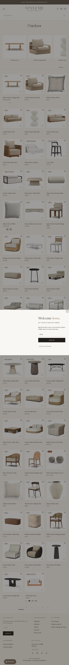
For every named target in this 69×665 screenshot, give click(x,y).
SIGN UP (52, 340)
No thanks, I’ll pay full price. (45, 346)
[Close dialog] (67, 311)
